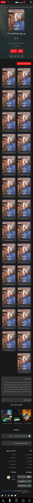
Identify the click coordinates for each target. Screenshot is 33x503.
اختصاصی (12, 464)
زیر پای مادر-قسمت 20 (8, 284)
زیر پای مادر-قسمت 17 (24, 262)
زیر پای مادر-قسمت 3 (24, 109)
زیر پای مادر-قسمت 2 (9, 87)
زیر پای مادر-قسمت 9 (24, 174)
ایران (15, 43)
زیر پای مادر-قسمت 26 (8, 350)
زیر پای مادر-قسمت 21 (24, 306)
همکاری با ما (12, 467)
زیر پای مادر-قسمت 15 (24, 240)
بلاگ (29, 464)
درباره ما (28, 458)
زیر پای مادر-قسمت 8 (9, 152)
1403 (19, 43)
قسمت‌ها (13, 51)
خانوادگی (18, 46)
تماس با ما (28, 467)
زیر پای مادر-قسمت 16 (8, 240)
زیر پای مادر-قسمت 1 (24, 87)
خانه (31, 7)
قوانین (28, 461)
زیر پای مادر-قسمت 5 (24, 130)
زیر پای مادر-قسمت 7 (24, 152)
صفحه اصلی (27, 454)
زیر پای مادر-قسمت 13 (24, 218)
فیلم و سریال (25, 7)
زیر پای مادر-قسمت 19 (24, 284)
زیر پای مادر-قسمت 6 (9, 130)
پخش (20, 51)
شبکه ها (13, 458)
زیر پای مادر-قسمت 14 (8, 218)
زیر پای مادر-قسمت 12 (8, 196)
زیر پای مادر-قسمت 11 (24, 196)
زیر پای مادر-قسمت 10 (8, 174)
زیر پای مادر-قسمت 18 (8, 262)
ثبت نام (3, 2)
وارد (13, 436)
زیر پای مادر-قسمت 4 (9, 109)
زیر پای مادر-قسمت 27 (24, 372)
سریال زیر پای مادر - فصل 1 (15, 7)
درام (14, 46)
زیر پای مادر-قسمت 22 (9, 306)
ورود (8, 2)
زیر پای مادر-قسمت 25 (24, 350)
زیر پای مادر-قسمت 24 (9, 328)
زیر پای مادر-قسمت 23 (24, 328)
